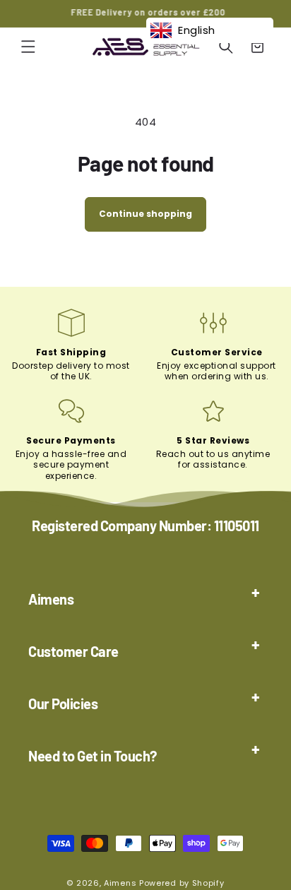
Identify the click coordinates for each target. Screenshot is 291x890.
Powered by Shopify (182, 883)
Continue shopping (145, 214)
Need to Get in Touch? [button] (92, 755)
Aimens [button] (50, 599)
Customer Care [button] (73, 651)
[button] (28, 46)
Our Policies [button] (62, 703)
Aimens (120, 883)
